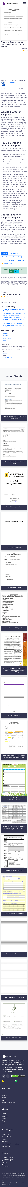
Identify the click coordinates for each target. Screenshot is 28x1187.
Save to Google (14, 253)
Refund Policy (6, 1146)
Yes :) (11, 271)
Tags (3, 1123)
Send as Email (20, 260)
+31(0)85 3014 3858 (7, 1159)
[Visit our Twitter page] (4, 1076)
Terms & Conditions (7, 1137)
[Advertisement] (14, 65)
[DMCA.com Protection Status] (18, 1075)
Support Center (6, 1134)
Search (4, 1113)
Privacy (4, 1139)
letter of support (7, 338)
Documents (13, 82)
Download (4, 253)
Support (21, 82)
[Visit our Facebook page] (8, 1076)
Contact (4, 1100)
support (5, 335)
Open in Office (17, 257)
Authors (4, 1097)
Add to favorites (7, 263)
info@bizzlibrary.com (7, 1157)
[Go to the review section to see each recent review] (25, 50)
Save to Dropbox (6, 257)
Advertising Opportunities (9, 1102)
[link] (4, 1076)
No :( (16, 271)
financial (5, 333)
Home (3, 1093)
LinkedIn (4, 260)
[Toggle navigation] (24, 3)
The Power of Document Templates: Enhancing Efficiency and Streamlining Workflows (13, 325)
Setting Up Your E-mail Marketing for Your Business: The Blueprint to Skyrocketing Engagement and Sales (14, 319)
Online (5, 353)
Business (4, 1118)
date (4, 340)
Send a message (7, 357)
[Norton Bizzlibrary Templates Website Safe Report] (9, 1080)
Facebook (11, 260)
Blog (3, 1121)
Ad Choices (5, 1141)
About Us (4, 1095)
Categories (5, 1116)
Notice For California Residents (10, 1144)
